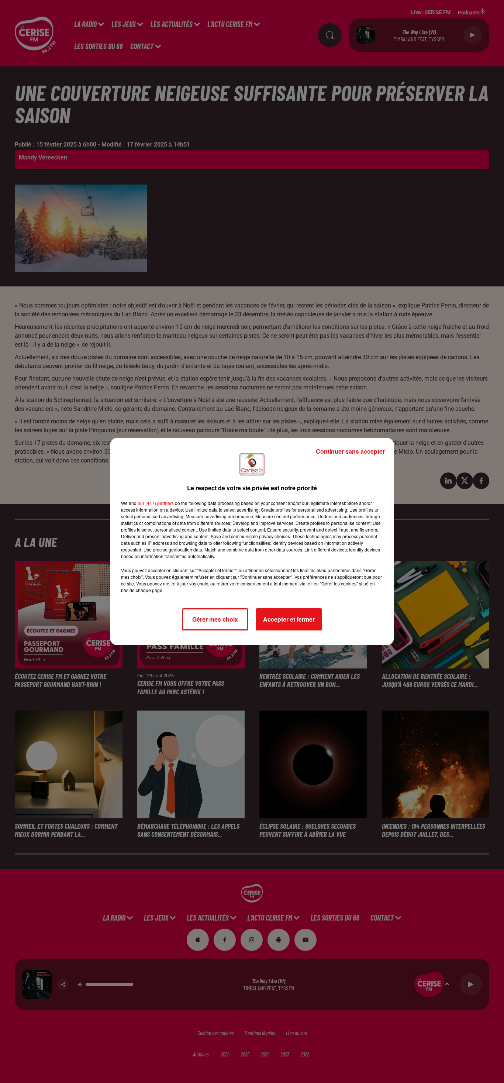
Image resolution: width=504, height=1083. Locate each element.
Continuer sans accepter (350, 451)
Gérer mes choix (215, 619)
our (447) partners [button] (156, 503)
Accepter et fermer (289, 619)
